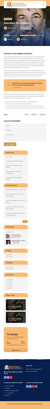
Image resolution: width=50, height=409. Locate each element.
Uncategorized (9, 267)
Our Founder (10, 279)
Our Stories (10, 283)
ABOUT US (8, 388)
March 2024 (9, 255)
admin (11, 39)
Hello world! (9, 156)
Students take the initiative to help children (18, 241)
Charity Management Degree (15, 306)
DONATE (7, 395)
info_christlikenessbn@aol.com (35, 369)
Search (25, 221)
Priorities (9, 288)
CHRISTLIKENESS (9, 386)
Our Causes (10, 281)
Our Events (10, 286)
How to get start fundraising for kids (14, 161)
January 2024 (9, 256)
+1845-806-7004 (34, 371)
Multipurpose (42, 114)
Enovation (26, 114)
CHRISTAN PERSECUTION (12, 390)
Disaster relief (8, 18)
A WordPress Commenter (12, 189)
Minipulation (34, 114)
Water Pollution (9, 268)
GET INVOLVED (9, 393)
